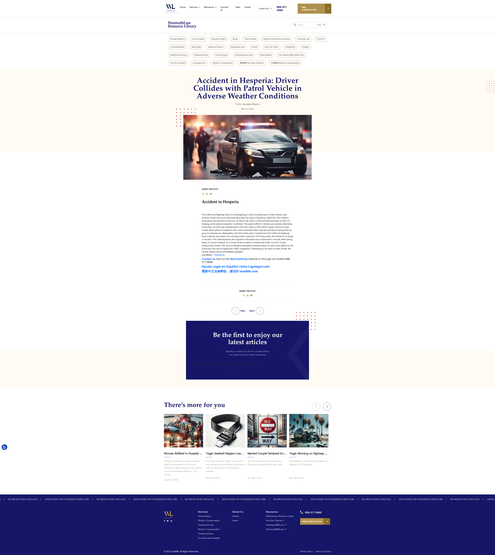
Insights (306, 47)
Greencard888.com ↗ (276, 529)
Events (254, 47)
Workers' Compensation (223, 63)
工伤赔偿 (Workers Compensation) (285, 63)
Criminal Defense (177, 47)
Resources (209, 7)
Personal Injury (222, 55)
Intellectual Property (178, 55)
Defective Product (215, 47)
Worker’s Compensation (209, 520)
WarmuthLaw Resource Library (280, 516)
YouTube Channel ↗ (275, 520)
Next (327, 407)
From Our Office (271, 47)
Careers (235, 516)
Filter (319, 25)
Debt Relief (196, 47)
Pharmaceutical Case (244, 55)
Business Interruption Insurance (276, 39)
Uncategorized (199, 63)
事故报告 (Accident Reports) (251, 63)
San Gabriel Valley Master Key (291, 55)
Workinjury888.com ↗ (276, 525)
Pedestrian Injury (201, 55)
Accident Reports (177, 39)
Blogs (235, 39)
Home (183, 7)
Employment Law (238, 47)
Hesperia (219, 255)
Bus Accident (250, 39)
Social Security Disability (209, 538)
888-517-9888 (313, 512)
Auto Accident (198, 39)
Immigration (290, 47)
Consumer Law (303, 39)
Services (193, 7)
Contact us (224, 8)
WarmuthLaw (239, 259)
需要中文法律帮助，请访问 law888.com (230, 271)
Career (247, 7)
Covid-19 (320, 39)
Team (237, 7)
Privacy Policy (306, 551)
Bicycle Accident (219, 39)
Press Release (266, 55)
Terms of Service (323, 551)
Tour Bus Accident (177, 63)
